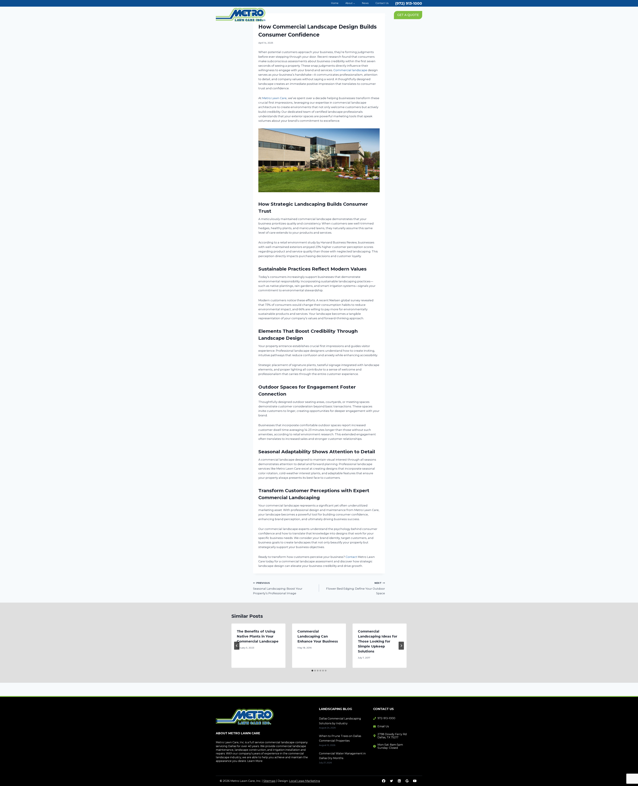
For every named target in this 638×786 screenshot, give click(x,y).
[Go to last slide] (236, 646)
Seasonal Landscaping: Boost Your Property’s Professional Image (277, 588)
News (365, 3)
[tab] (312, 670)
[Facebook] (383, 781)
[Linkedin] (399, 781)
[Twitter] (391, 781)
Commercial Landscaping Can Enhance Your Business (317, 636)
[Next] (401, 646)
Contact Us (381, 3)
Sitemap (269, 781)
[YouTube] (414, 781)
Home (334, 3)
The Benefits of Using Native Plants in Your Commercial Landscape (257, 636)
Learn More (255, 761)
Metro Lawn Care (274, 98)
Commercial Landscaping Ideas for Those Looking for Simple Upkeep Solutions (377, 641)
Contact (351, 557)
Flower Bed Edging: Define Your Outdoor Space (355, 588)
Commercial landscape (350, 70)
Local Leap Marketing (304, 781)
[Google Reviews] (407, 781)
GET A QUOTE (408, 15)
